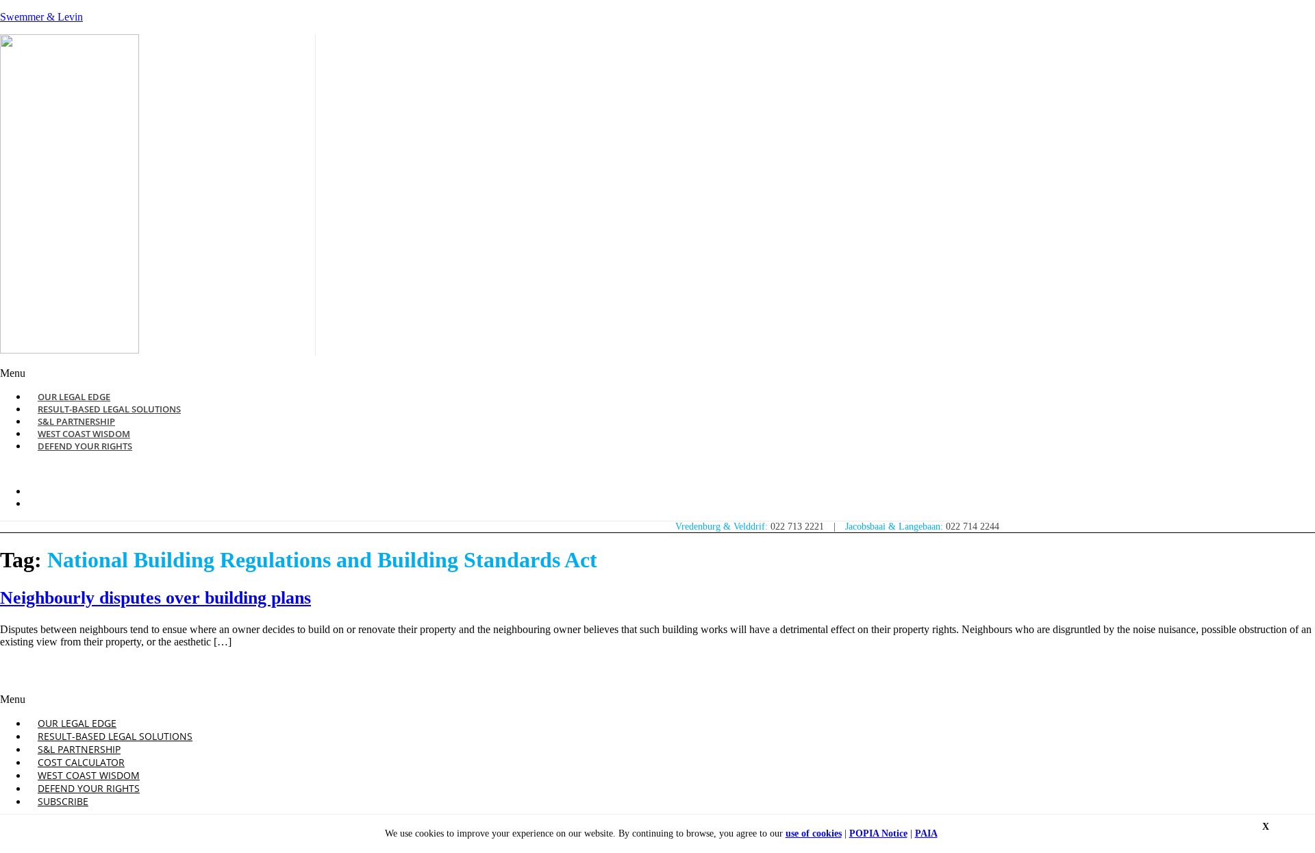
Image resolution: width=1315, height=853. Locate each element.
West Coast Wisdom (89, 775)
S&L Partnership (79, 749)
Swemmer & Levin (41, 17)
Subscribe (63, 801)
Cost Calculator (81, 762)
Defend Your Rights (85, 446)
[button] (450, 373)
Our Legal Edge (77, 723)
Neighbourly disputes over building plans (155, 598)
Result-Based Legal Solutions (115, 736)
